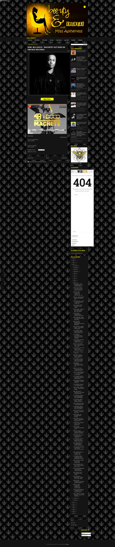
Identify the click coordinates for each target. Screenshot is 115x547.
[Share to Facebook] (42, 150)
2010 (73, 509)
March (75, 282)
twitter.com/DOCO (31, 140)
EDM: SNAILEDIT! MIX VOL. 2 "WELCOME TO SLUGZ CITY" (78, 465)
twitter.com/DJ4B (31, 146)
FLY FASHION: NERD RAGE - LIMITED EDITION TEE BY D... (78, 400)
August (75, 273)
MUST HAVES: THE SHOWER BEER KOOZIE (77, 415)
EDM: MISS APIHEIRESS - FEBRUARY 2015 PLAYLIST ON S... (78, 490)
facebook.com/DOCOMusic (33, 139)
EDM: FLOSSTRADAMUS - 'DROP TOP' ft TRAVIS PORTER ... (78, 469)
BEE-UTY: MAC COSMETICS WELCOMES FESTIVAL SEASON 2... (78, 323)
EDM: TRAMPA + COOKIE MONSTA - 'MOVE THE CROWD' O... (78, 495)
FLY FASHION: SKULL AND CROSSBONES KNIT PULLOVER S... (78, 407)
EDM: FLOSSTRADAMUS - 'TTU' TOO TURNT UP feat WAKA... (78, 373)
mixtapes (80, 40)
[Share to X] (41, 150)
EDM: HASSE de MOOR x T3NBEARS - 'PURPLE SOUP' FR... (78, 381)
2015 (73, 264)
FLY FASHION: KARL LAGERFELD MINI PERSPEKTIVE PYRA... (78, 457)
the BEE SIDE (74, 525)
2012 (73, 505)
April (75, 280)
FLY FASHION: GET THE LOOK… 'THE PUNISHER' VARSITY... (78, 349)
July (74, 274)
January (75, 500)
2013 (73, 504)
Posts (84, 533)
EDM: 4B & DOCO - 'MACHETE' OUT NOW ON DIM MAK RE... (78, 392)
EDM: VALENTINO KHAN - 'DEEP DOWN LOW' (78, 404)
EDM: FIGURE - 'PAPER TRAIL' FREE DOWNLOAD (78, 461)
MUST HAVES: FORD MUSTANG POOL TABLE (77, 306)
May (75, 278)
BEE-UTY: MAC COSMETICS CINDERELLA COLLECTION (76, 486)
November (76, 267)
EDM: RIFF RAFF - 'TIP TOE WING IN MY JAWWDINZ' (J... (78, 436)
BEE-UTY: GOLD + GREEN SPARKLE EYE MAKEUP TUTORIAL (78, 432)
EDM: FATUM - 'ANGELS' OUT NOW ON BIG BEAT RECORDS (78, 310)
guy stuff (66, 40)
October (75, 269)
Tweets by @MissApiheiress (77, 253)
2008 (73, 513)
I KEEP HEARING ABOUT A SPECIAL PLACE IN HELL (81, 78)
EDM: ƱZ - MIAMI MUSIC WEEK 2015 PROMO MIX (78, 298)
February (76, 498)
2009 (73, 511)
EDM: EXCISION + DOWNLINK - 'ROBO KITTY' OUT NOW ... (78, 477)
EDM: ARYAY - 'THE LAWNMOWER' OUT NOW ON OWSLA (78, 285)
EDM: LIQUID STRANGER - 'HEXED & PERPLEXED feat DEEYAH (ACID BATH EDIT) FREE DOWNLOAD (79, 134)
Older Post (64, 158)
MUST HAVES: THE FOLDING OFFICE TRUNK (77, 473)
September (76, 271)
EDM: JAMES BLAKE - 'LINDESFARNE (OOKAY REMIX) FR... (78, 444)
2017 (73, 260)
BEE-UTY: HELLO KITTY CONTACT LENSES (81, 69)
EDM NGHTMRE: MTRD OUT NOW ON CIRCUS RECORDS (78, 318)
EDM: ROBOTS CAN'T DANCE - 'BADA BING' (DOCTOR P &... (78, 419)
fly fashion (37, 40)
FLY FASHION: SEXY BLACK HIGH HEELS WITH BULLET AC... (78, 331)
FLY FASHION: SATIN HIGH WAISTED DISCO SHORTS (81, 94)
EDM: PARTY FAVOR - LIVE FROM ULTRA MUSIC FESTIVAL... (78, 289)
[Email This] (39, 150)
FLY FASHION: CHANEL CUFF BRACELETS (78, 385)
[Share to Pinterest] (44, 150)
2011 (73, 507)
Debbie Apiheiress (3, 0)
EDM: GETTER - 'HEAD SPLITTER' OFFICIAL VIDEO (81, 123)
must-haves (59, 40)
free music (44, 40)
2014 (73, 502)
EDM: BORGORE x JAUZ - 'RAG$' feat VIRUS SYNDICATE (78, 302)
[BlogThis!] (40, 150)
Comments (85, 535)
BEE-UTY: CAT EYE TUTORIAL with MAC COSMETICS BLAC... (78, 369)
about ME (73, 522)
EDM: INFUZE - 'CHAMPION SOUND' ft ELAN (78, 427)
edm (31, 151)
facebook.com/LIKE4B (32, 145)
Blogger (67, 544)
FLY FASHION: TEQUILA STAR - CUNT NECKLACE (78, 423)
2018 (73, 258)
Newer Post (30, 158)
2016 (73, 262)
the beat (30, 40)
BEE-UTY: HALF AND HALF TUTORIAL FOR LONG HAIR (78, 345)
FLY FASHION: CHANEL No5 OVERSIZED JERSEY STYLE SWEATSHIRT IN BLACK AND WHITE (81, 116)
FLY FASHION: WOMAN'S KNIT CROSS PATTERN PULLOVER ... (78, 448)
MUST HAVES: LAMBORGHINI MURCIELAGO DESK (78, 314)
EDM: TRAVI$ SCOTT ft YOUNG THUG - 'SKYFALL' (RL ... (78, 453)
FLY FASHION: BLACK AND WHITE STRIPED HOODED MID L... (78, 377)
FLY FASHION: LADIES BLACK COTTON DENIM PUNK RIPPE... (78, 440)
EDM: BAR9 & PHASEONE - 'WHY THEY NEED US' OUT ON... (78, 364)
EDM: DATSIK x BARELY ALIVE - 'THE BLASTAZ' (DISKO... (78, 388)
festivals (73, 40)
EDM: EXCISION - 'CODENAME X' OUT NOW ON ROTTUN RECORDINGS (80, 85)
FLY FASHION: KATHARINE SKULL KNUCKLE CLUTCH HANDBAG (78, 336)
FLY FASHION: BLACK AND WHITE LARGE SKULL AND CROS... (78, 360)
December (76, 265)
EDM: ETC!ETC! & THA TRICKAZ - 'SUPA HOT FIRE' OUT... (78, 411)
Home (47, 158)
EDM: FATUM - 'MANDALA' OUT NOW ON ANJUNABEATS (78, 481)
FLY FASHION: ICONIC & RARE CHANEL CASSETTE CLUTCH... (78, 341)
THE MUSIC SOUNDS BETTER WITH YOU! (81, 51)
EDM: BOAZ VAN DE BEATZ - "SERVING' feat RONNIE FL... (78, 356)
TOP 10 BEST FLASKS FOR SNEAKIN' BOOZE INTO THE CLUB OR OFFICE (81, 105)
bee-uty (51, 40)
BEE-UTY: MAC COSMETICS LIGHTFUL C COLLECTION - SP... (78, 293)
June (75, 276)
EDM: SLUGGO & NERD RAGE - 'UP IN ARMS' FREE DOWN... (78, 327)
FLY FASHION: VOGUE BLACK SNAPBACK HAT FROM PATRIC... (78, 396)
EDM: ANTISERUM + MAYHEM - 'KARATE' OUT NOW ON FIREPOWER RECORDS (81, 58)
